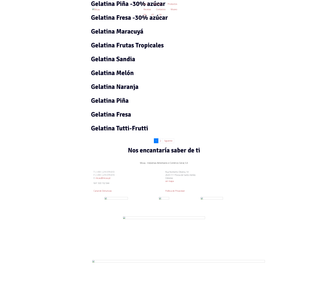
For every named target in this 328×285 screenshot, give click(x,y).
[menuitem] (145, 14)
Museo (174, 9)
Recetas (147, 9)
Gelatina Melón (112, 73)
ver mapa (169, 181)
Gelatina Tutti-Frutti (119, 128)
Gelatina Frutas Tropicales (127, 45)
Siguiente (168, 140)
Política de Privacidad (174, 190)
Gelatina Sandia (113, 59)
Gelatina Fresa (111, 114)
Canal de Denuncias (103, 190)
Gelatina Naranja (115, 87)
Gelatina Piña (110, 101)
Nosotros (157, 4)
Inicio (146, 4)
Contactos (161, 9)
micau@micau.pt (103, 178)
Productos (172, 4)
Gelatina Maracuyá (117, 31)
